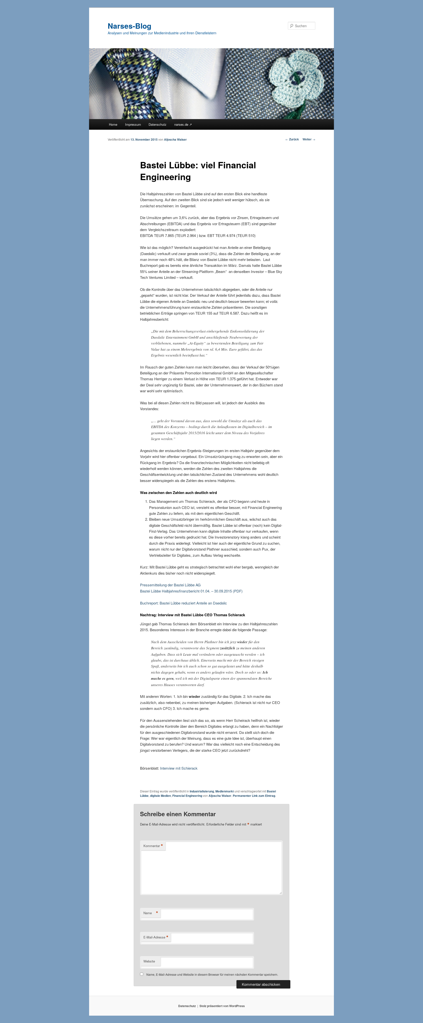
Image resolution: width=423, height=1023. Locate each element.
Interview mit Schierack (179, 768)
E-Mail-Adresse (155, 937)
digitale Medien (160, 795)
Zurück (292, 139)
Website (149, 961)
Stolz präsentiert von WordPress (222, 1006)
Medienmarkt (224, 791)
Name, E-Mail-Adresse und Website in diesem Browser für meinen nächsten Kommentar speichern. (212, 974)
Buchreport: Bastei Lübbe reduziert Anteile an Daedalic (183, 602)
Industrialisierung (202, 791)
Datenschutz (157, 124)
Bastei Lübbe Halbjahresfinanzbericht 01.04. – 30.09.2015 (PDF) (191, 590)
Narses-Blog (129, 25)
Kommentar (153, 846)
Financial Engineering (187, 795)
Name (150, 913)
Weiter (309, 139)
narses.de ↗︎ (183, 124)
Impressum (133, 124)
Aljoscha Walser (175, 139)
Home (113, 124)
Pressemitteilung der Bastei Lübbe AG (170, 584)
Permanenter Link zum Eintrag (254, 795)
